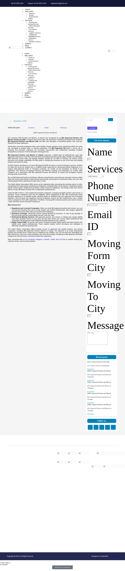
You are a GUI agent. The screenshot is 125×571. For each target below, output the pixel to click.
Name (99, 152)
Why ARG (29, 11)
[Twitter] (101, 427)
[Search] (110, 119)
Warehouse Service (32, 39)
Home (27, 9)
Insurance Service (35, 41)
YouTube (62, 239)
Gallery (28, 44)
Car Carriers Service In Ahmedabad (98, 366)
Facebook (31, 239)
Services (28, 20)
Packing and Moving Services (33, 23)
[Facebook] (96, 427)
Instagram (39, 239)
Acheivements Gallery (33, 17)
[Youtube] (113, 427)
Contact (28, 48)
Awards (31, 15)
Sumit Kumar (113, 556)
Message (105, 325)
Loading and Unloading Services (34, 35)
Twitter (52, 239)
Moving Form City (104, 255)
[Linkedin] (90, 427)
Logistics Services (35, 33)
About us (32, 13)
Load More (92, 128)
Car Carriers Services (32, 30)
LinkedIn (46, 239)
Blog (27, 46)
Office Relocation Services (34, 26)
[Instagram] (107, 427)
